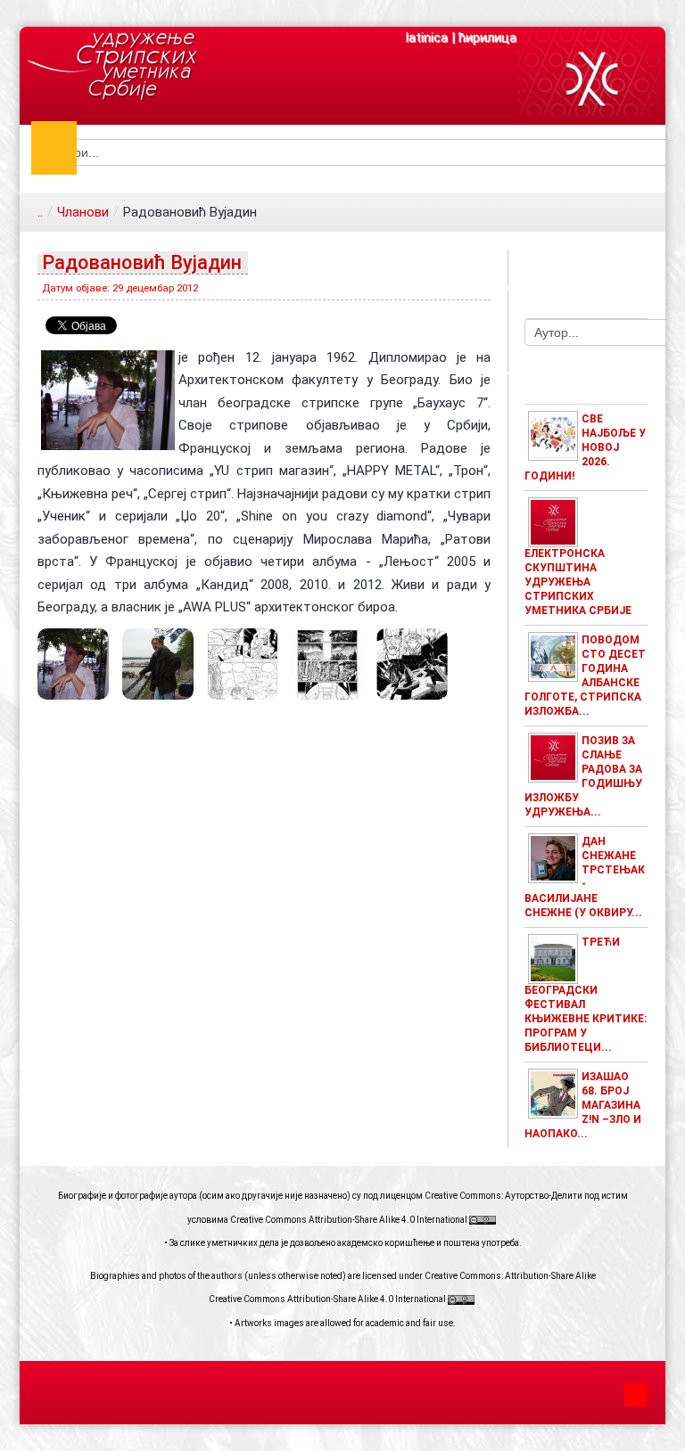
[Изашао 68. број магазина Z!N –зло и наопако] (553, 1093)
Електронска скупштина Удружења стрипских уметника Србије (577, 582)
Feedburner (604, 268)
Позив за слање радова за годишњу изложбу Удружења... (583, 776)
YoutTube (567, 268)
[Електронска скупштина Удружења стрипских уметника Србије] (553, 521)
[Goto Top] (636, 1392)
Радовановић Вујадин (142, 262)
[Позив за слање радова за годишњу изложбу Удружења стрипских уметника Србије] (553, 757)
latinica (427, 37)
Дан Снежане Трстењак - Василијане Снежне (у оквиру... (584, 877)
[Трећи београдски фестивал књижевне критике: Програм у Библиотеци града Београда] (553, 958)
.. (40, 212)
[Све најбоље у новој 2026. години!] (553, 435)
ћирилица (487, 37)
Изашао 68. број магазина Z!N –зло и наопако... (582, 1105)
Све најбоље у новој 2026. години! (585, 447)
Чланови (83, 212)
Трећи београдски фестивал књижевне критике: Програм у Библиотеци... (585, 994)
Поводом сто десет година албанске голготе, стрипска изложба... (585, 675)
